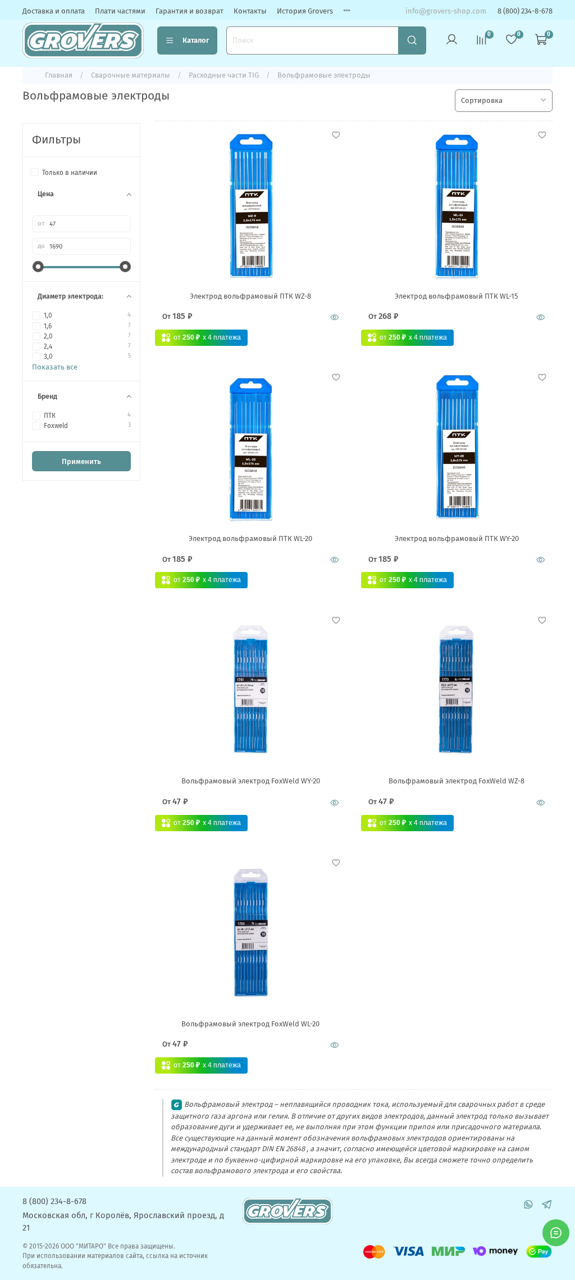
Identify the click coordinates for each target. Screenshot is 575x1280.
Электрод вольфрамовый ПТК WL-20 (250, 538)
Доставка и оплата (53, 11)
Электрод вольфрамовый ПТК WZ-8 (250, 296)
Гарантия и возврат (189, 11)
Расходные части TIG (224, 75)
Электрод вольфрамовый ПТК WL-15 (456, 296)
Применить (81, 461)
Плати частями (120, 11)
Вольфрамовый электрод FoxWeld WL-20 (250, 1024)
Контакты (250, 11)
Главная (58, 75)
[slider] (37, 266)
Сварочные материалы (130, 75)
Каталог (195, 40)
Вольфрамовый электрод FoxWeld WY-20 (250, 781)
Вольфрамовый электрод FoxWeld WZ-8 (456, 781)
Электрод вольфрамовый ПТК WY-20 (457, 538)
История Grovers (305, 11)
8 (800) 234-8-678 (525, 11)
